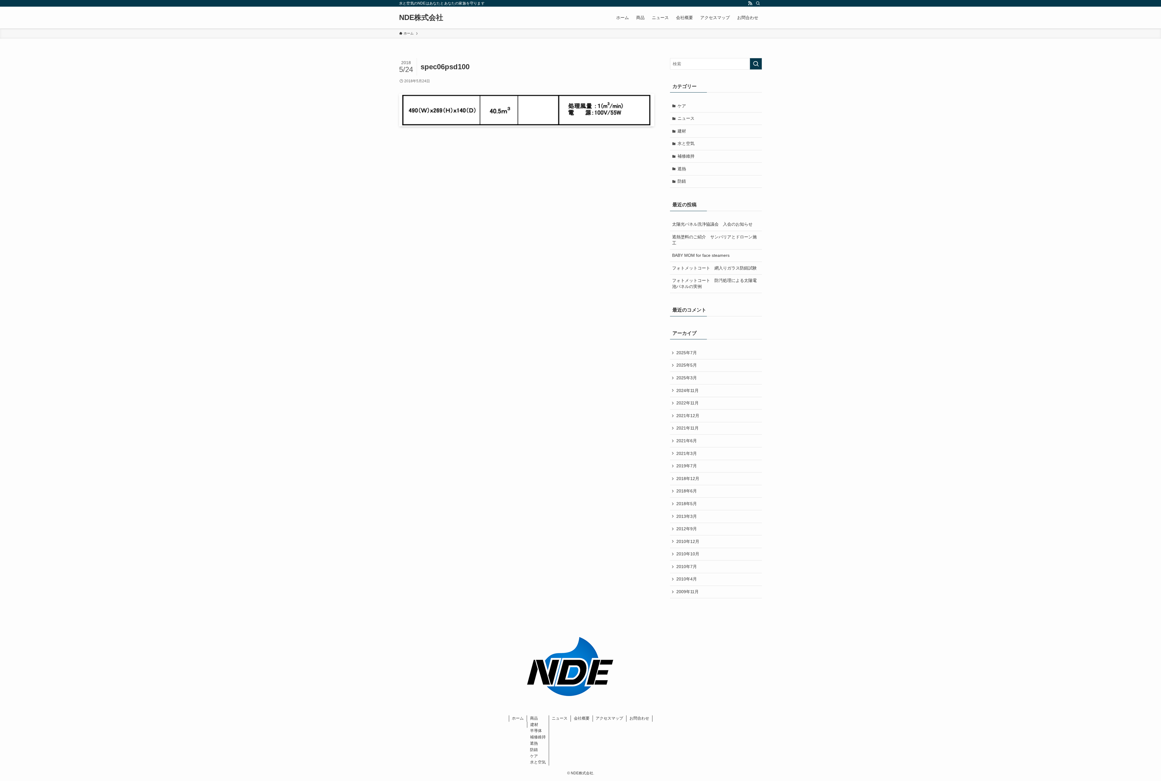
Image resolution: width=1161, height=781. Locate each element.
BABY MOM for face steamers (701, 255)
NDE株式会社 (421, 17)
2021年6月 (686, 440)
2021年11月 (687, 428)
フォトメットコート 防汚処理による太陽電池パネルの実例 (714, 283)
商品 (534, 718)
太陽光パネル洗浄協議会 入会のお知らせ (712, 224)
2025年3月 (686, 377)
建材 (682, 131)
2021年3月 (686, 453)
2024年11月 (687, 390)
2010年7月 (686, 566)
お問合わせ (639, 718)
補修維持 (686, 156)
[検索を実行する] (756, 64)
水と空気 (686, 143)
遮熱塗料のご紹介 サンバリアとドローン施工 (714, 239)
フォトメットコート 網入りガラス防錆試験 (714, 268)
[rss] (750, 3)
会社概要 (582, 718)
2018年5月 (686, 503)
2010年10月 (687, 553)
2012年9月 (686, 528)
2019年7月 (686, 465)
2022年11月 (687, 402)
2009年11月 (687, 591)
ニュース (686, 118)
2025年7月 (686, 352)
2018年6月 (686, 491)
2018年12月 (687, 478)
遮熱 (682, 168)
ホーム (518, 718)
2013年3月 (686, 516)
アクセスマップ (609, 718)
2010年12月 (687, 541)
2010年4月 (686, 579)
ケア (682, 105)
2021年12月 (687, 415)
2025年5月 (686, 365)
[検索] (758, 3)
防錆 (682, 181)
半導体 (536, 730)
